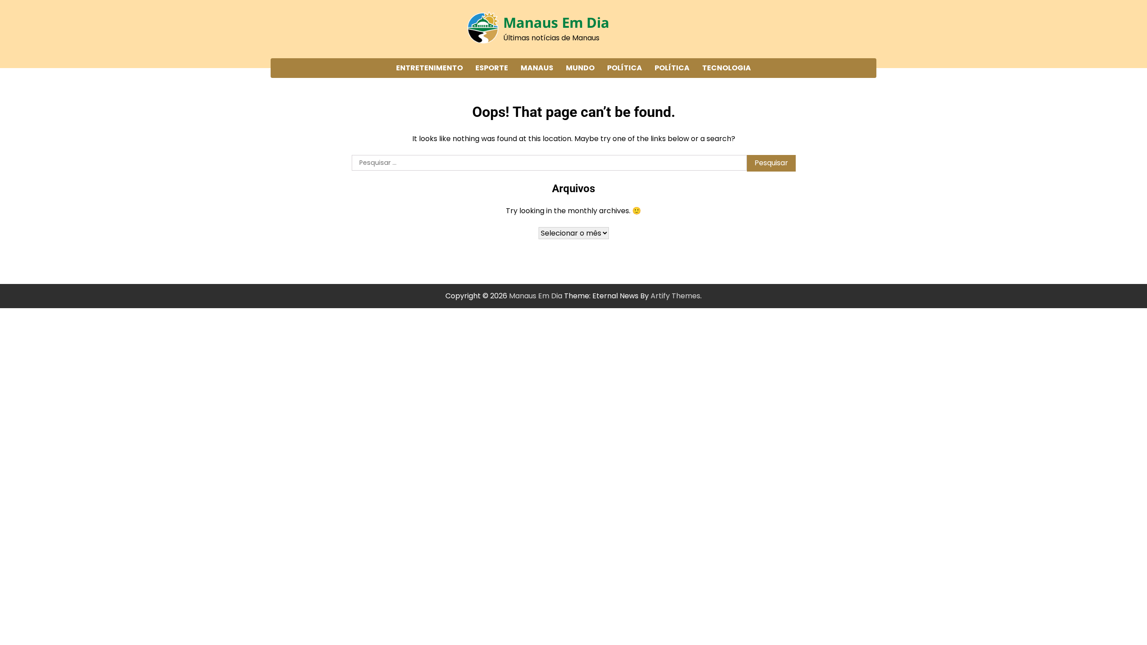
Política (624, 68)
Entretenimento (429, 68)
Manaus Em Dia (556, 22)
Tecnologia (726, 68)
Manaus (537, 68)
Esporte (491, 68)
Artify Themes (675, 296)
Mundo (580, 68)
